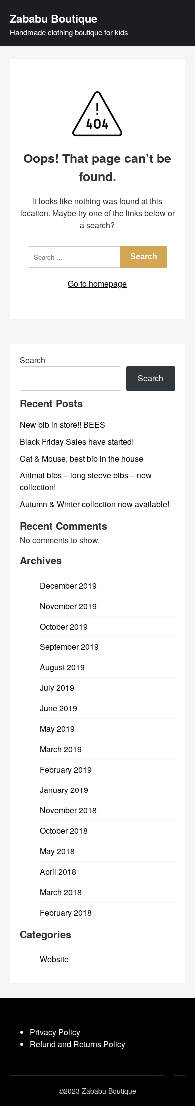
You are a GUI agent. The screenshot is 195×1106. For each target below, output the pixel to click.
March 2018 (61, 892)
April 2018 (58, 871)
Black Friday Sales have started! (77, 441)
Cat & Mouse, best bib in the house (82, 458)
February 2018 (66, 912)
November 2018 (68, 810)
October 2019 (64, 626)
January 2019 (64, 789)
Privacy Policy (55, 1032)
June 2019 (59, 708)
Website (54, 959)
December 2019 (68, 585)
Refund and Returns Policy (78, 1044)
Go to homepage (97, 283)
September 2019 (69, 646)
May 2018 (57, 851)
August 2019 (62, 667)
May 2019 (57, 728)
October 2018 (64, 830)
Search (33, 360)
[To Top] (169, 1085)
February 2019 (66, 769)
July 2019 (57, 687)
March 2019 (61, 749)
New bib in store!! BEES (63, 424)
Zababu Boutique (54, 18)
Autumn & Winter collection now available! (95, 504)
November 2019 (68, 606)
